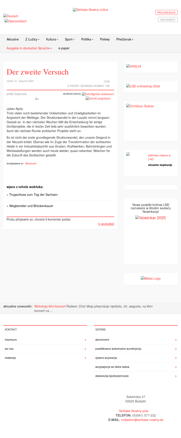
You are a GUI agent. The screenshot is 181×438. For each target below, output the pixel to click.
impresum (11, 339)
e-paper (64, 48)
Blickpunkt (30, 163)
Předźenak (123, 39)
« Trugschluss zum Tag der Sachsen (32, 194)
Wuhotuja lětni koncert (50, 306)
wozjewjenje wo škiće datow (112, 367)
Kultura (51, 39)
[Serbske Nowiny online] (90, 10)
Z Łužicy (31, 39)
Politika (86, 39)
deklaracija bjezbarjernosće (112, 376)
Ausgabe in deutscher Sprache (28, 48)
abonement (167, 19)
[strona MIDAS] (151, 277)
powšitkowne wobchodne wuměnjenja (118, 348)
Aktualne (13, 39)
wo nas (9, 348)
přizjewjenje (166, 12)
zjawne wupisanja (106, 357)
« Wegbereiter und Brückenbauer (30, 206)
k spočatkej (106, 223)
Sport (68, 39)
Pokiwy (105, 39)
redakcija (10, 357)
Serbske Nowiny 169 (95, 86)
